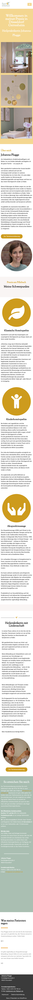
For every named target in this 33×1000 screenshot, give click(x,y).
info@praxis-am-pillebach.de (14, 872)
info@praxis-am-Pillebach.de (14, 991)
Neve (7, 998)
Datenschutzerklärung (17, 994)
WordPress (23, 998)
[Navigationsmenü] (29, 4)
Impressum (5, 994)
